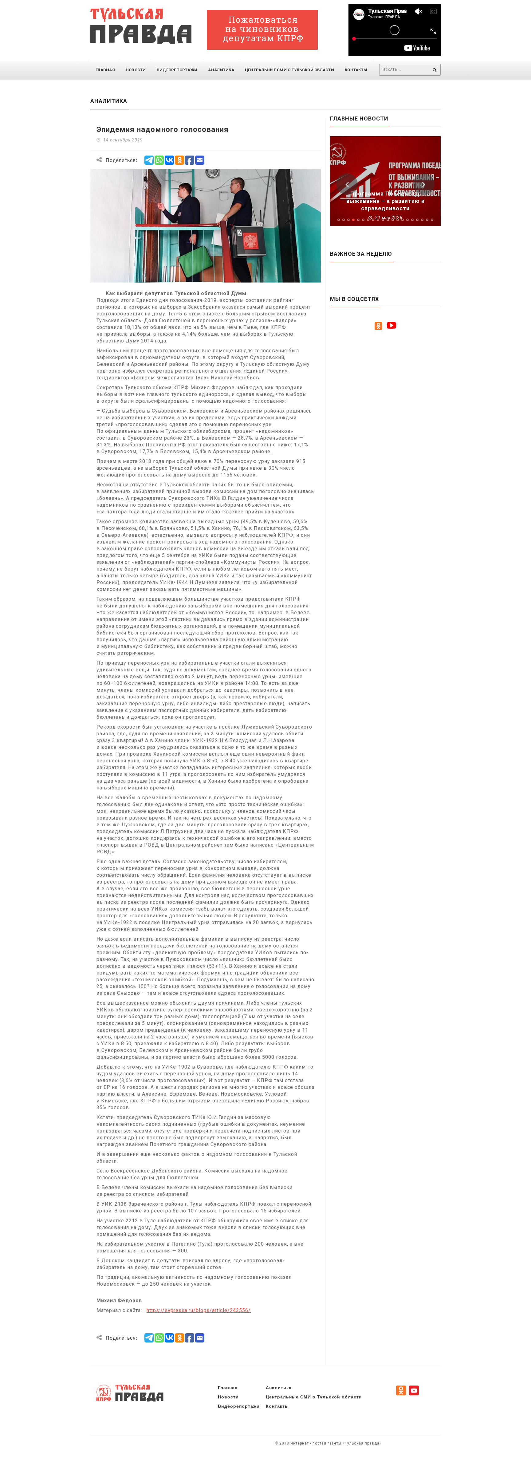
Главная (105, 70)
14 (402, 220)
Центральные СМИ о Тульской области (314, 1397)
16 (412, 220)
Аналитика (221, 70)
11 (388, 220)
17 (417, 220)
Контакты (356, 70)
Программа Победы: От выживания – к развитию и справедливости (385, 201)
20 (432, 220)
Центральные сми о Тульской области (289, 70)
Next (424, 184)
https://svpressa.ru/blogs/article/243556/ (199, 1310)
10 (383, 220)
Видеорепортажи (177, 70)
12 (392, 220)
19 (427, 220)
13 (397, 220)
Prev (347, 184)
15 (407, 220)
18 (422, 220)
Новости (136, 70)
